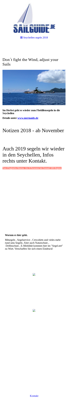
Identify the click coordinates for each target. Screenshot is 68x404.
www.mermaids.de (27, 118)
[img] (34, 16)
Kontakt (34, 395)
